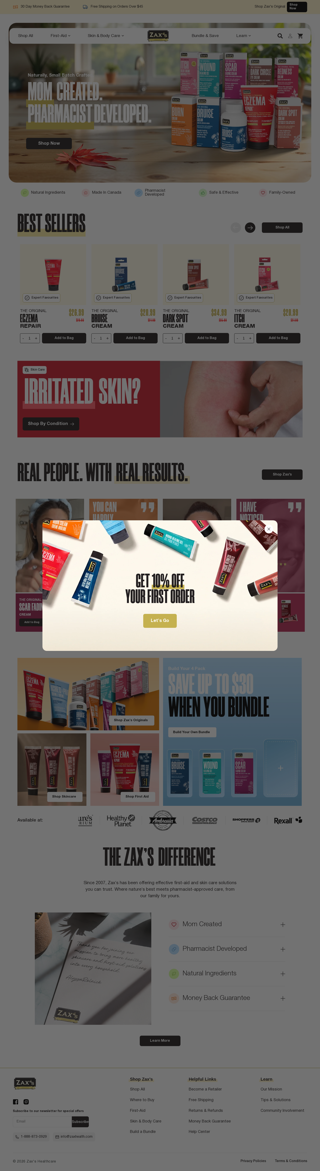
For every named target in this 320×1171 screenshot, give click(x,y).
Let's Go (160, 621)
